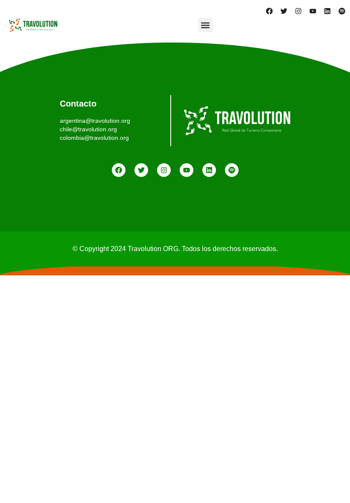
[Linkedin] (327, 11)
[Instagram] (298, 11)
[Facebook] (269, 11)
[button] (205, 25)
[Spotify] (342, 11)
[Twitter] (284, 11)
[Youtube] (313, 11)
